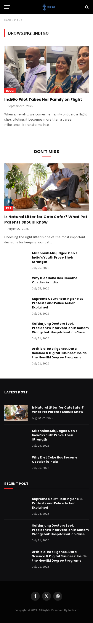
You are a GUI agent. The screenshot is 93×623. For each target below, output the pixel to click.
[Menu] (7, 7)
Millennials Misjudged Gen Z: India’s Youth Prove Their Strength (55, 257)
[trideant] (48, 7)
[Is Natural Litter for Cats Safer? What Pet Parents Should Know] (46, 187)
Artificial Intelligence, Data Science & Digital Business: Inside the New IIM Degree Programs (59, 353)
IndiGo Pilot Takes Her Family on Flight (43, 99)
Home (7, 19)
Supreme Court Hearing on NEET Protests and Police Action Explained (58, 303)
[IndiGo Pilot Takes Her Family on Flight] (46, 69)
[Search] (86, 7)
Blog (10, 91)
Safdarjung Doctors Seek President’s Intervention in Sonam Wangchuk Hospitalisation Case (60, 327)
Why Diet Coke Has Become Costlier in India (54, 280)
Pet (8, 208)
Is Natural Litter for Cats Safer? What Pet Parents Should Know (45, 219)
